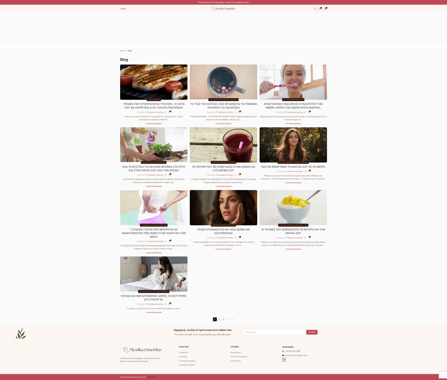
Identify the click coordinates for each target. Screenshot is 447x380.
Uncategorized (154, 99)
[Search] (315, 8)
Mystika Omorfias (156, 112)
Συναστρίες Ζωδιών (187, 365)
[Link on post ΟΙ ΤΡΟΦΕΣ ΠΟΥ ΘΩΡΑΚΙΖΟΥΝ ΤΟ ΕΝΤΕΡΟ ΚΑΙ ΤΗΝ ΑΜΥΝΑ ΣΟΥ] (293, 207)
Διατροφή (217, 99)
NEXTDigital (151, 377)
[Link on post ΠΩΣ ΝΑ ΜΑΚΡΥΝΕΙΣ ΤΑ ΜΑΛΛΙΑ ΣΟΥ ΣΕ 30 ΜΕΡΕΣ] (293, 144)
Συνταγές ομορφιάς (229, 99)
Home (122, 50)
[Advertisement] (223, 30)
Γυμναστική (145, 225)
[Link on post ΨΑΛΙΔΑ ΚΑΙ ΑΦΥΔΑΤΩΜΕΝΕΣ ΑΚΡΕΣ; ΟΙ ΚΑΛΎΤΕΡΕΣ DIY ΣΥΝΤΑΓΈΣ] (154, 274)
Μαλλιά (281, 162)
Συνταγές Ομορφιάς (187, 361)
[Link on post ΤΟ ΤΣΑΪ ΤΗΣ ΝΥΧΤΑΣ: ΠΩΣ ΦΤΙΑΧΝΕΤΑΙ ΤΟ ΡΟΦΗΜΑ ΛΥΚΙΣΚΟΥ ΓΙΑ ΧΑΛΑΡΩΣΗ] (223, 82)
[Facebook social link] (284, 359)
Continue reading (154, 123)
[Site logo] (223, 8)
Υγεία (211, 99)
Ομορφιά (288, 162)
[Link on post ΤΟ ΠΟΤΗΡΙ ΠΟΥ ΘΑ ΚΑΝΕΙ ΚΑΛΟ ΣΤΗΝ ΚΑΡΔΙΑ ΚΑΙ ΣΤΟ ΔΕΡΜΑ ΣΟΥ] (223, 144)
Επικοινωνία (236, 361)
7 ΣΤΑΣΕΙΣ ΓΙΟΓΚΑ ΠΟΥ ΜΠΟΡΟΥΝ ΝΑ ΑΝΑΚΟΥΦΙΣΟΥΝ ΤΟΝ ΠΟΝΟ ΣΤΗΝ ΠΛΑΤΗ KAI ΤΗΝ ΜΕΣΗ (154, 233)
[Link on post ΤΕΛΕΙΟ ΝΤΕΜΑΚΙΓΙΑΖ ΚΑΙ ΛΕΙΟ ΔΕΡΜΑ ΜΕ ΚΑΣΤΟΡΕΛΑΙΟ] (223, 207)
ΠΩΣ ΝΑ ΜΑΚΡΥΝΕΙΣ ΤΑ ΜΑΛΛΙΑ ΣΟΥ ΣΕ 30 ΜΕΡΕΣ (293, 166)
